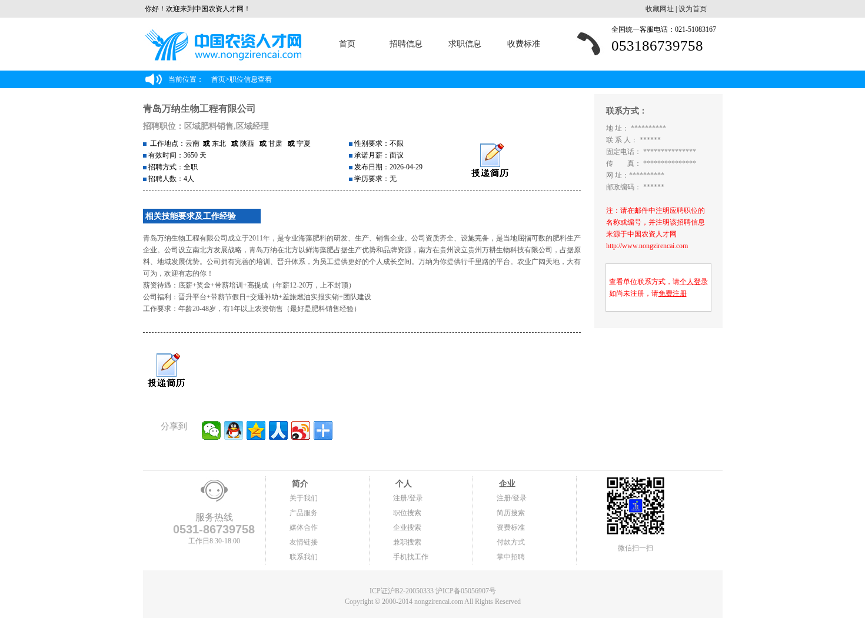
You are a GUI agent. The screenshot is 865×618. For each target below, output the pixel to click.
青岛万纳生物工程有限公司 (199, 108)
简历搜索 (511, 513)
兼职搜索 (407, 542)
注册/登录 (408, 498)
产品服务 (304, 513)
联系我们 (304, 557)
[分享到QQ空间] (256, 430)
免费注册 (672, 293)
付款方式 (511, 542)
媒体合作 (304, 527)
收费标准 (523, 43)
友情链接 (304, 542)
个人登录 (694, 282)
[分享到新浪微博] (300, 430)
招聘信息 (406, 43)
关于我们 (304, 498)
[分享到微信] (211, 430)
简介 (299, 483)
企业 (506, 483)
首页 (347, 43)
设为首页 (692, 9)
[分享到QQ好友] (233, 430)
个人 (402, 483)
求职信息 (464, 43)
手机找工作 (410, 557)
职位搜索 (407, 513)
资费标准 (511, 527)
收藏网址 (660, 9)
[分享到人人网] (278, 430)
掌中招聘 (511, 557)
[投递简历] (490, 160)
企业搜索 (407, 527)
